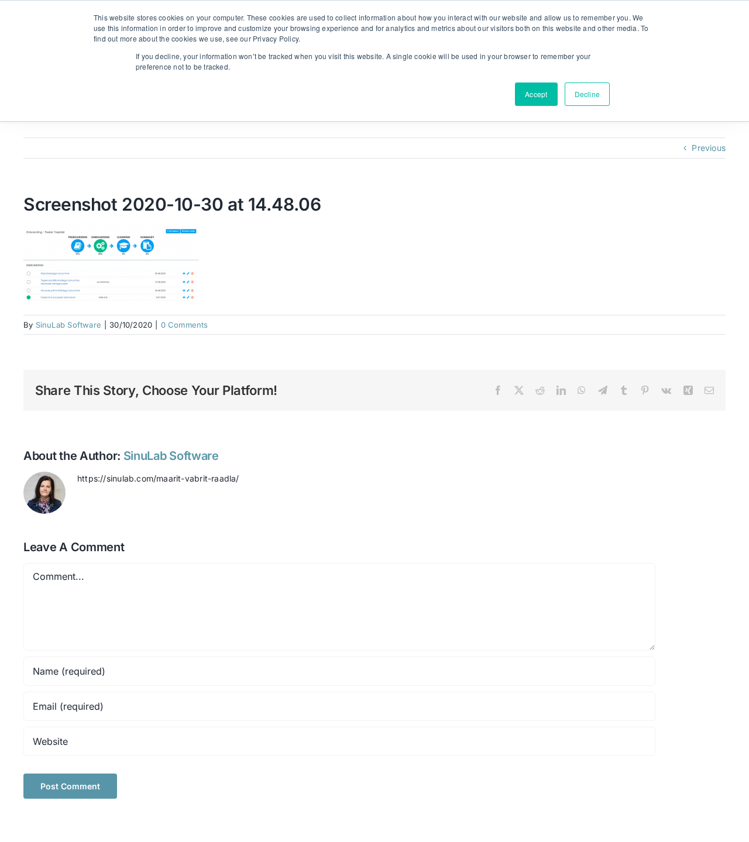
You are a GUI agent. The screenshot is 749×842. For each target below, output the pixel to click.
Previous (709, 148)
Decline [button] (587, 94)
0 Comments (184, 324)
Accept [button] (536, 94)
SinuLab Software (68, 324)
